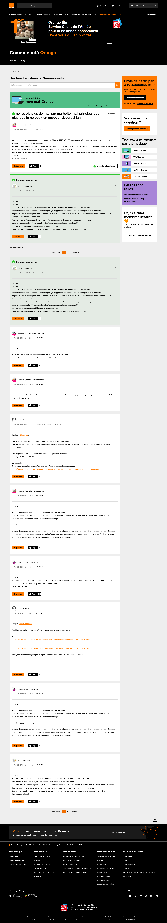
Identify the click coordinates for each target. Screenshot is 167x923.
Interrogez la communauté (137, 128)
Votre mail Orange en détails (136, 194)
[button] (116, 124)
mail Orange (17, 72)
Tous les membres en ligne (139, 235)
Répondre (18, 166)
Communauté (33, 52)
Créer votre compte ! (135, 97)
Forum (13, 60)
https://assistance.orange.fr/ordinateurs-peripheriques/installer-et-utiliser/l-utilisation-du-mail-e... (51, 639)
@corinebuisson (25, 624)
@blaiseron (23, 435)
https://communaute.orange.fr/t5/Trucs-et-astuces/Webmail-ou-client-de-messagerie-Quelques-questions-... (56, 469)
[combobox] (62, 85)
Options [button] (111, 113)
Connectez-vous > (145, 103)
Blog (22, 60)
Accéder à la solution (106, 166)
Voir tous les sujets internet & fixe (102, 106)
